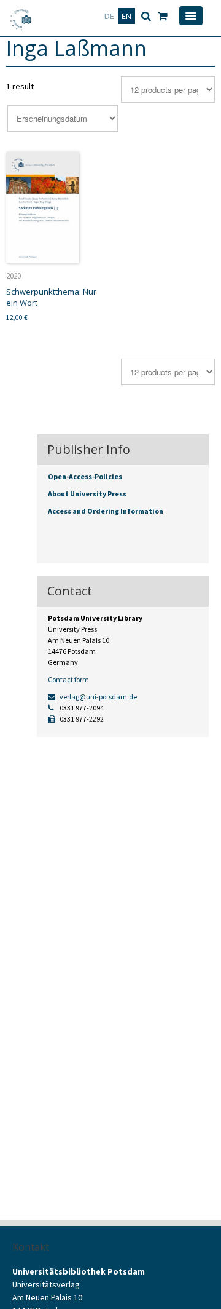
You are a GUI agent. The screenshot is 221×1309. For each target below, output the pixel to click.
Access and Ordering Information (105, 510)
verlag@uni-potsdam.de (97, 696)
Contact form (68, 679)
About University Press (87, 493)
